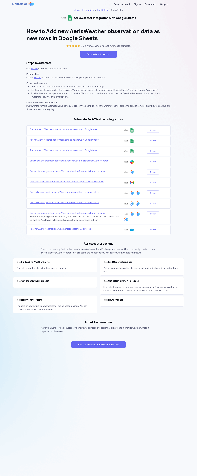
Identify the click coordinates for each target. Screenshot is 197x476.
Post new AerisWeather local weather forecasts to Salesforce (60, 228)
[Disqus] (98, 398)
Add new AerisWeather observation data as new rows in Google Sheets (65, 129)
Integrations (88, 10)
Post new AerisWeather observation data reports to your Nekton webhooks (67, 181)
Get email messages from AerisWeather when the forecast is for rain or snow (67, 171)
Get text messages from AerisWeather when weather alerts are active (64, 192)
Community (150, 4)
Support (164, 4)
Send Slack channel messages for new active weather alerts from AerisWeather (69, 160)
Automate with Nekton (98, 54)
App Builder (102, 10)
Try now (153, 130)
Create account (122, 4)
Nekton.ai (19, 4)
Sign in (137, 4)
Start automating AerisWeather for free (98, 344)
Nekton (76, 10)
